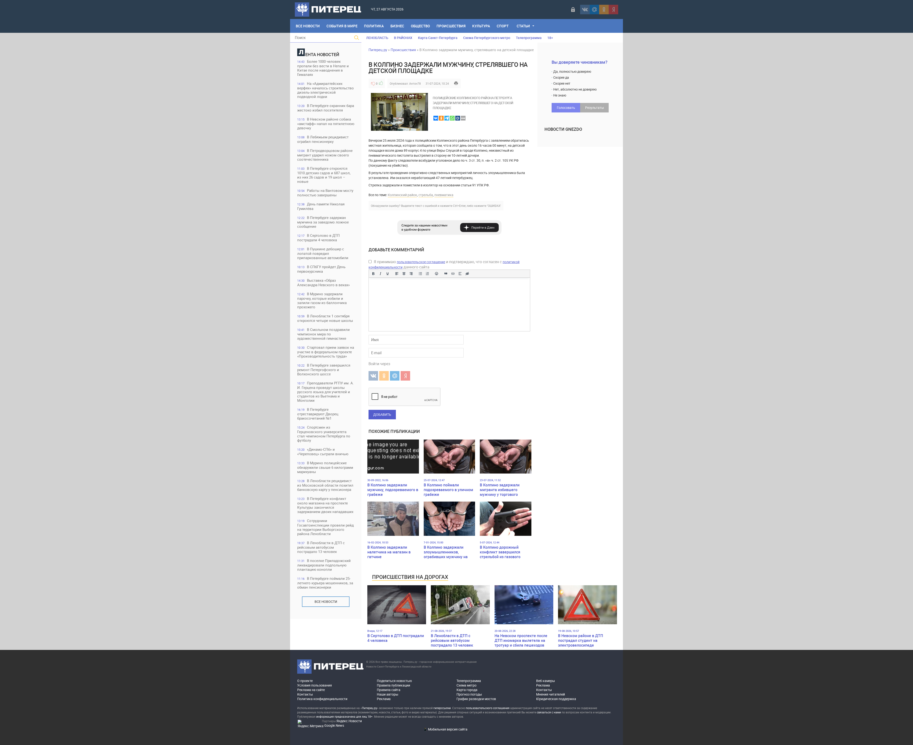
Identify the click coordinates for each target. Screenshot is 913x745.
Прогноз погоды (469, 694)
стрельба (425, 195)
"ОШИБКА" (494, 206)
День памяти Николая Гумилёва (321, 206)
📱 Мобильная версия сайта (445, 729)
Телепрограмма (529, 37)
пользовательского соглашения (488, 708)
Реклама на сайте (311, 689)
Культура (481, 26)
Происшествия (451, 26)
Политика (374, 26)
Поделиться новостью (394, 680)
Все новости (326, 601)
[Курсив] (380, 273)
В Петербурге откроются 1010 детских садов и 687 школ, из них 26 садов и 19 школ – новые (323, 175)
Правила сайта (388, 689)
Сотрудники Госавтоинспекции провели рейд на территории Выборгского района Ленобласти (325, 527)
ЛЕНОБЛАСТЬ (377, 37)
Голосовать (566, 107)
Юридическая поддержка (556, 699)
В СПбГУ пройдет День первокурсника (321, 269)
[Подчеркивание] (387, 273)
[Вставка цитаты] (445, 273)
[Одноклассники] (604, 9)
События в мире (341, 26)
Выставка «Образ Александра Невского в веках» (323, 282)
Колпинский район (402, 195)
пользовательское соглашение (421, 262)
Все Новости (308, 26)
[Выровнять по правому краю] (411, 273)
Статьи (523, 26)
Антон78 (415, 83)
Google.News (334, 725)
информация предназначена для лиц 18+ (344, 716)
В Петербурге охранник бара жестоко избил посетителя (325, 107)
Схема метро (466, 685)
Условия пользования (314, 685)
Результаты (594, 107)
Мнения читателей (550, 694)
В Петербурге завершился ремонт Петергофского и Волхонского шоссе (323, 369)
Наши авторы (387, 694)
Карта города (466, 689)
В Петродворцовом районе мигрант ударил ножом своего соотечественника (325, 155)
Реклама (384, 699)
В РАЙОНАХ (403, 37)
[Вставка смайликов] (436, 273)
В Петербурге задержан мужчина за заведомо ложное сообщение (323, 222)
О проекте (305, 680)
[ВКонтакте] (585, 9)
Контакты (305, 694)
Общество (420, 26)
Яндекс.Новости (349, 721)
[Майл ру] (594, 9)
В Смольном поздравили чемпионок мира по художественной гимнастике (323, 334)
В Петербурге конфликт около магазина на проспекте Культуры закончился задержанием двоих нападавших (325, 505)
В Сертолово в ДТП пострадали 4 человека (318, 237)
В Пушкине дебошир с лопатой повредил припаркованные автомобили (322, 253)
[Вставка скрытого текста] (467, 273)
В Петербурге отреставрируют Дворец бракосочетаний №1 (317, 414)
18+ (550, 37)
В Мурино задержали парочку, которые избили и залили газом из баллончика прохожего (322, 300)
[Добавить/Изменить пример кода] (452, 273)
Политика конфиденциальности (322, 699)
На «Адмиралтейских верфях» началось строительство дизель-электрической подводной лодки (325, 90)
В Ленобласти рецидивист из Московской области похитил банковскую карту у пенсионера (325, 485)
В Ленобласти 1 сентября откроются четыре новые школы (325, 318)
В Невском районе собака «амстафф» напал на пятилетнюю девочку (325, 123)
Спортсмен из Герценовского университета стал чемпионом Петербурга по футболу (323, 434)
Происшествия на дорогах (410, 576)
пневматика (443, 195)
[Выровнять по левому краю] (396, 273)
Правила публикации (393, 685)
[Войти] (573, 9)
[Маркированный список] (420, 273)
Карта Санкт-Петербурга (437, 37)
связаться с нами (549, 712)
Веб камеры (545, 680)
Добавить (382, 414)
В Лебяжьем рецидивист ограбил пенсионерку (323, 139)
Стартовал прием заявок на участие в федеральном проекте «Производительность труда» (325, 351)
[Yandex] (613, 9)
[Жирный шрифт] (373, 273)
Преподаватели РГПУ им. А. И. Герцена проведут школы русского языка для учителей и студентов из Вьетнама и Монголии (325, 392)
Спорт (503, 26)
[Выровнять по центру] (404, 273)
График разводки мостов (476, 699)
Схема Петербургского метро (486, 37)
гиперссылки (442, 708)
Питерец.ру (378, 49)
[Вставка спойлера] (460, 273)
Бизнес (397, 26)
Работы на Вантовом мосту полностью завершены (325, 192)
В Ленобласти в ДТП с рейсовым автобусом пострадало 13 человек (321, 547)
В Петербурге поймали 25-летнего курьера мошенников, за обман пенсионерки (325, 583)
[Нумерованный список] (427, 273)
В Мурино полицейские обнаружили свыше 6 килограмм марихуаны (325, 467)
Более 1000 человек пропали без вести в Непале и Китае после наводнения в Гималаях (323, 68)
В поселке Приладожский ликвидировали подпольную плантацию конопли (324, 565)
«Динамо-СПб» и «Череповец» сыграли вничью (322, 451)
